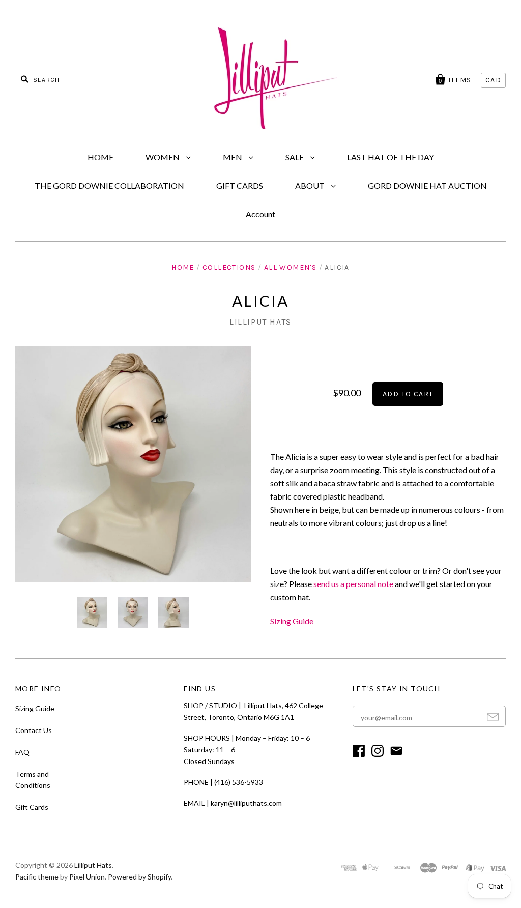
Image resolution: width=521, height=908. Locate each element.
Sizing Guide (291, 621)
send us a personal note (353, 584)
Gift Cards (31, 807)
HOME (100, 157)
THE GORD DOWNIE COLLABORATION (109, 185)
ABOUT (310, 185)
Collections (228, 267)
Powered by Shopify (139, 876)
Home (182, 267)
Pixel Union (87, 876)
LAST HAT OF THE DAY (390, 157)
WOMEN (163, 157)
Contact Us (33, 730)
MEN (233, 157)
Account (260, 214)
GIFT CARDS (239, 185)
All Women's (290, 267)
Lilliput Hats (260, 322)
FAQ (22, 752)
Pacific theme (37, 876)
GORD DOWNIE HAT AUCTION (427, 185)
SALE (295, 157)
